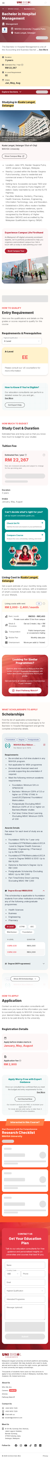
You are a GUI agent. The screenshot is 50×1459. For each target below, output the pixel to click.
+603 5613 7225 (11, 1408)
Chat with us (10, 1414)
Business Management (30, 671)
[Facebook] (16, 1445)
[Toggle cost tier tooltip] (44, 455)
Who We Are (7, 1387)
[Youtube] (25, 1445)
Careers (5, 1390)
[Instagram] (20, 1445)
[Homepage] (24, 3)
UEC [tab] (32, 927)
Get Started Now (25, 1099)
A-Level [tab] (10, 927)
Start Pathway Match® (27, 690)
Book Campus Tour (16, 251)
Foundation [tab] (27, 932)
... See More (42, 49)
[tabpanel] (25, 946)
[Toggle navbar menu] (3, 2)
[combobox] (13, 1273)
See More (9, 398)
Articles (5, 1394)
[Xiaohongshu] (40, 1445)
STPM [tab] (22, 927)
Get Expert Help (15, 405)
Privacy (45, 1456)
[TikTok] (30, 1445)
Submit (25, 1336)
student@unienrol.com (13, 1418)
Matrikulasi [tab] (12, 932)
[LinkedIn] (35, 1445)
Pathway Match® (8, 1397)
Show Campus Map (13, 156)
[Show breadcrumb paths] (3, 9)
